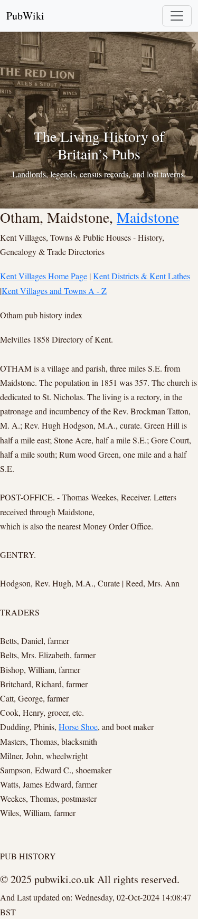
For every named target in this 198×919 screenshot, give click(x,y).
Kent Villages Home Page (43, 275)
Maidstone (148, 217)
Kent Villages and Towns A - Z (54, 290)
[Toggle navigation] (177, 15)
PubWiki (25, 15)
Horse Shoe (78, 726)
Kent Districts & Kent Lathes (141, 275)
